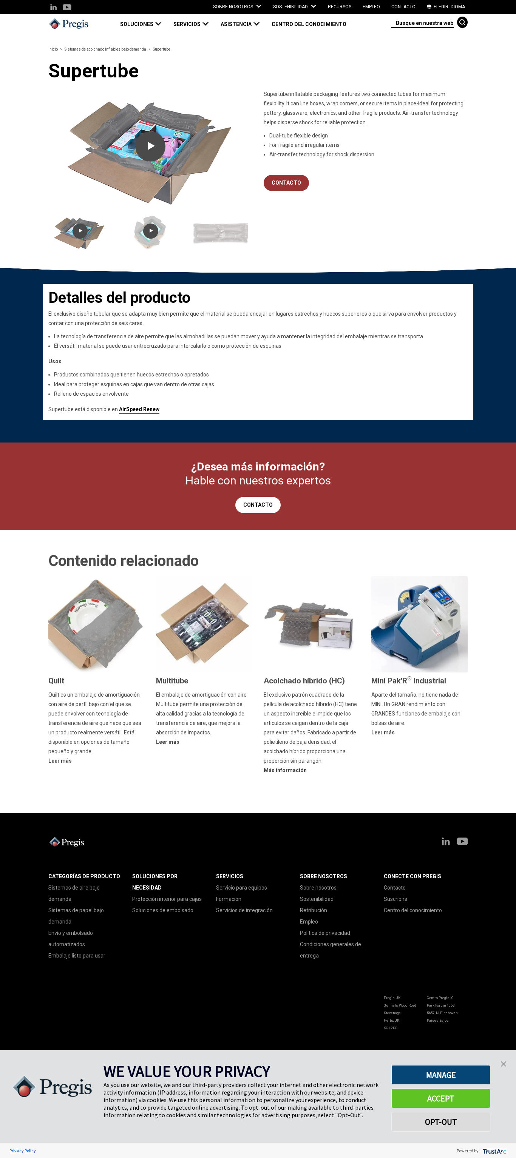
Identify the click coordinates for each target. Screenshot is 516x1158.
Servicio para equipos (241, 888)
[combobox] (422, 22)
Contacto (403, 6)
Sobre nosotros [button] (233, 6)
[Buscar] (462, 22)
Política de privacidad (325, 933)
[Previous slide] (67, 149)
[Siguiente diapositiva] (233, 149)
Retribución (313, 910)
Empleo (371, 6)
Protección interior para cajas (167, 899)
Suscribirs (395, 899)
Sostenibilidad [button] (291, 6)
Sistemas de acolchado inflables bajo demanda (105, 49)
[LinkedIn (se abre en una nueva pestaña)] (53, 7)
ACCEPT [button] (440, 1098)
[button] (144, 24)
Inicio (53, 49)
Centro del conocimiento (309, 24)
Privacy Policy (22, 1150)
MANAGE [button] (441, 1075)
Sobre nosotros (318, 888)
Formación (228, 899)
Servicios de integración (244, 910)
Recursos (339, 6)
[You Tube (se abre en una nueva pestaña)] (66, 7)
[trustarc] (494, 1150)
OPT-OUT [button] (441, 1121)
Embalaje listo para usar (76, 956)
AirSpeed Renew (139, 409)
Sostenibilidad (317, 899)
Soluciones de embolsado (162, 910)
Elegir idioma (449, 6)
